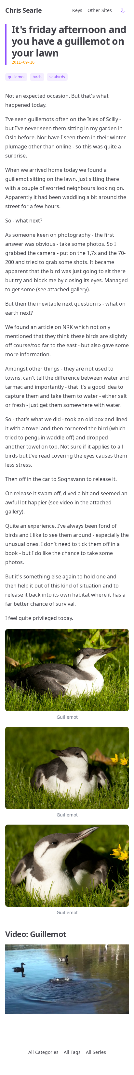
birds (37, 77)
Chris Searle (23, 10)
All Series (96, 1052)
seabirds (57, 77)
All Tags (72, 1052)
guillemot (16, 77)
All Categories (43, 1052)
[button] (67, 979)
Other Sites (99, 10)
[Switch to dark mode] (123, 10)
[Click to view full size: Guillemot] (67, 670)
